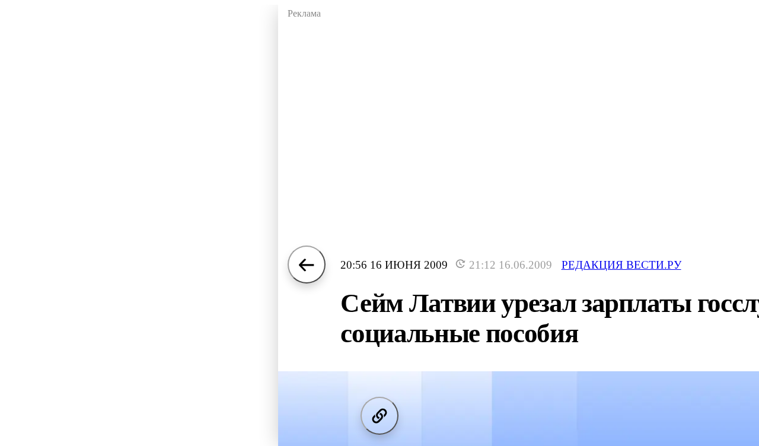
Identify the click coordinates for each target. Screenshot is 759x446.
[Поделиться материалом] (379, 416)
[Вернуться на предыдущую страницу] (307, 264)
